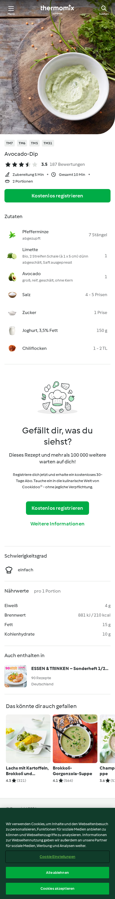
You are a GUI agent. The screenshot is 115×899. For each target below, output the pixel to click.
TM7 (9, 143)
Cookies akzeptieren (57, 888)
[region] (57, 853)
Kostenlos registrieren (57, 196)
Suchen (104, 14)
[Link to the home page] (57, 10)
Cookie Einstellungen (57, 857)
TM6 (22, 143)
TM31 (48, 143)
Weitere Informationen (57, 524)
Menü (11, 14)
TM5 (34, 143)
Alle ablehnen (57, 872)
